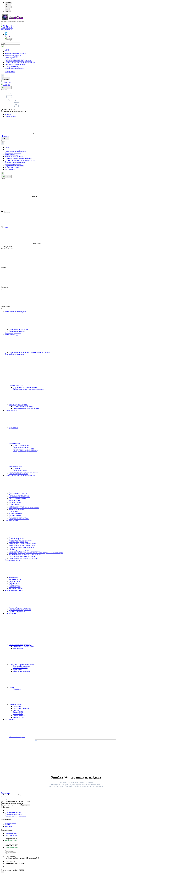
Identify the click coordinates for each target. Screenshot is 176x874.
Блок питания (18, 648)
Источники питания (12, 70)
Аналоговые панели (20, 470)
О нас (7, 810)
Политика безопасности (13, 814)
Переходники (17, 706)
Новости (8, 7)
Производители (10, 823)
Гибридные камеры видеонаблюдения (26, 408)
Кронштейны (17, 669)
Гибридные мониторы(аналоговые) (25, 451)
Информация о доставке (13, 812)
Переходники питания (21, 708)
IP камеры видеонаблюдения (23, 406)
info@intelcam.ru (6, 30)
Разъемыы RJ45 (18, 717)
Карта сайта (9, 826)
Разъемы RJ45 (18, 714)
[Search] (2, 75)
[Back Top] (2, 872)
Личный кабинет (11, 833)
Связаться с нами (11, 835)
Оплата (8, 5)
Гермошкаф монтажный (21, 666)
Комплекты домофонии (13, 55)
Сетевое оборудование (13, 66)
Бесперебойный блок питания (23, 646)
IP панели (16, 468)
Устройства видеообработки (14, 68)
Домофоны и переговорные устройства (18, 61)
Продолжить (5, 793)
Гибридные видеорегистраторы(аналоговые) (28, 389)
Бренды (8, 11)
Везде (7, 50)
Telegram (8, 36)
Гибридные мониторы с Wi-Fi (23, 449)
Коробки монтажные (20, 668)
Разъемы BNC (18, 712)
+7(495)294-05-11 (7, 28)
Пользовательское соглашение (15, 816)
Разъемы (16, 710)
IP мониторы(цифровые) (21, 445)
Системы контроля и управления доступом (20, 62)
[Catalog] (1, 24)
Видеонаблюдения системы (14, 59)
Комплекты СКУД (11, 57)
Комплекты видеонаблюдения (15, 53)
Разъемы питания (19, 716)
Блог (7, 9)
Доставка (8, 2)
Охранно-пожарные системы (15, 64)
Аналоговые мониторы (21, 447)
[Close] (1, 289)
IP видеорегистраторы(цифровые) (25, 387)
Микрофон (17, 689)
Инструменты (10, 72)
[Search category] (2, 45)
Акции (7, 825)
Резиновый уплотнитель (21, 671)
